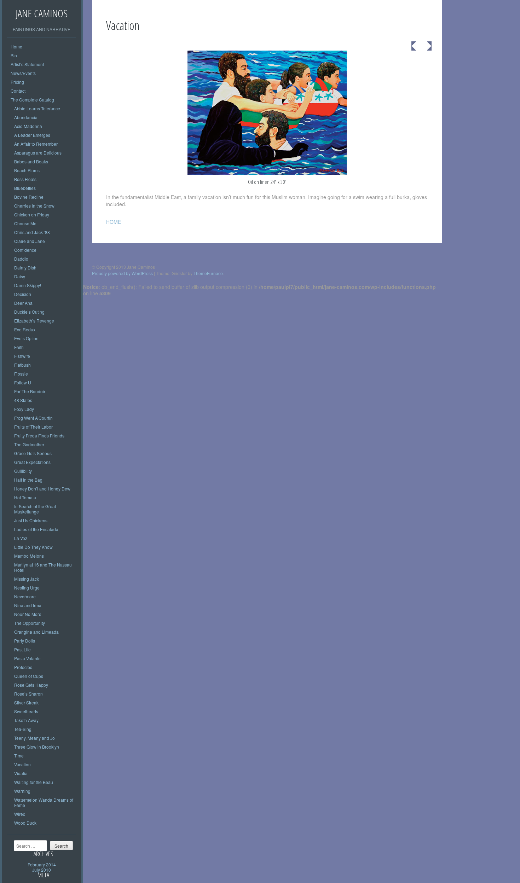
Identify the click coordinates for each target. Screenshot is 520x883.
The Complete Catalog (32, 100)
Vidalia (21, 773)
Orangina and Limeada (36, 632)
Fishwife (22, 356)
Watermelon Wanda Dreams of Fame (43, 802)
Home (16, 46)
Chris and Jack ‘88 (32, 232)
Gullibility (23, 471)
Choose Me (25, 223)
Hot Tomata (25, 497)
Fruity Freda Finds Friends (39, 435)
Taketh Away (26, 720)
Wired (19, 814)
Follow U (22, 382)
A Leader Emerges (32, 135)
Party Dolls (24, 641)
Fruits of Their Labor (33, 427)
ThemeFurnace (208, 273)
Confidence (25, 250)
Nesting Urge (27, 588)
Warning (22, 791)
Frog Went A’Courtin (33, 418)
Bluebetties (25, 188)
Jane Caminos (42, 13)
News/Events (23, 73)
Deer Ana (23, 303)
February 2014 (42, 864)
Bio (14, 55)
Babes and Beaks (31, 161)
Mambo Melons (29, 556)
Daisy (19, 276)
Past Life (22, 649)
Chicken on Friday (31, 214)
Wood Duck (25, 823)
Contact (18, 91)
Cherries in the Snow (34, 206)
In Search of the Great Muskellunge (35, 509)
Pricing (17, 82)
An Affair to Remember (36, 144)
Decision (22, 294)
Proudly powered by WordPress (122, 273)
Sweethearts (26, 711)
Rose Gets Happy (31, 685)
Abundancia (25, 117)
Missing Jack (26, 579)
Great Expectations (32, 462)
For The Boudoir (29, 391)
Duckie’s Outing (29, 312)
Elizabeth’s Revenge (34, 321)
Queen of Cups (28, 676)
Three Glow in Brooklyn (36, 747)
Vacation (22, 764)
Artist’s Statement (27, 64)
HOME (113, 221)
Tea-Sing (22, 729)
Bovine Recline (29, 197)
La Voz (20, 538)
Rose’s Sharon (28, 694)
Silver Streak (26, 702)
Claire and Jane (29, 241)
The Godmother (29, 444)
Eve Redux (24, 329)
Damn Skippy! (27, 285)
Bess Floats (25, 179)
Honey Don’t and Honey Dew (42, 489)
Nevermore (25, 596)
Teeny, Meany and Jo (34, 738)
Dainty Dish (25, 268)
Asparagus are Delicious (38, 153)
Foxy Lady (24, 409)
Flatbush (22, 365)
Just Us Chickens (30, 520)
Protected (23, 667)
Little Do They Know (33, 547)
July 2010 (41, 870)
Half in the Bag (28, 480)
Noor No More (27, 614)
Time (19, 756)
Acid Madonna (28, 126)
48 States (23, 400)
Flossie (21, 374)
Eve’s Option (26, 338)
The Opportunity (29, 623)
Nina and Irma (27, 605)
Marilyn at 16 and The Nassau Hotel (43, 567)
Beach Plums (27, 170)
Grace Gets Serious (33, 453)
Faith (19, 347)
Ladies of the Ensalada (36, 529)
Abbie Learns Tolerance (37, 108)
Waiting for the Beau (33, 782)
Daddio (21, 259)
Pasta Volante (27, 658)
